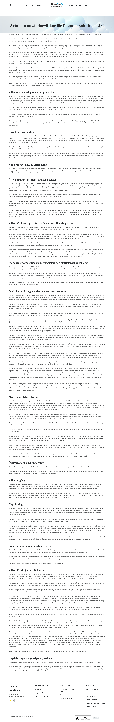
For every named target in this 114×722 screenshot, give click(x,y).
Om (45, 5)
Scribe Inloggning (91, 699)
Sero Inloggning (91, 706)
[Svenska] (11, 700)
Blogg (39, 5)
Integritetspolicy (40, 693)
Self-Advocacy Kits (92, 689)
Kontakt (70, 5)
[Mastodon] (97, 718)
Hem (21, 5)
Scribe (62, 695)
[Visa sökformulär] (10, 5)
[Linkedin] (94, 718)
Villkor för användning (41, 696)
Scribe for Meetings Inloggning (95, 703)
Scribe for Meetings (66, 698)
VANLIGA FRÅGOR (82, 5)
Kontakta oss (39, 689)
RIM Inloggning (90, 696)
